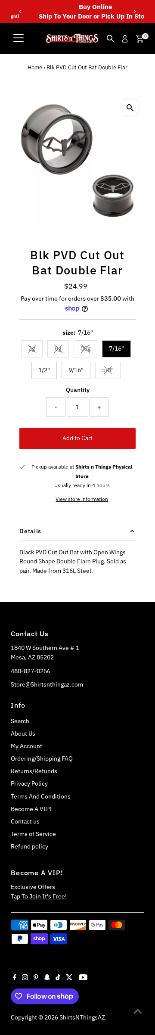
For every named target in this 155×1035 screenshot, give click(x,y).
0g (62, 350)
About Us (23, 733)
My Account (26, 746)
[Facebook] (15, 978)
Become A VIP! (31, 809)
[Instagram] (25, 978)
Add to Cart (77, 438)
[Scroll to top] (137, 1011)
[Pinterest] (35, 978)
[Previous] (20, 11)
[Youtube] (83, 978)
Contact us (25, 821)
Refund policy (29, 846)
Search (20, 721)
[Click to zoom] (130, 107)
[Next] (134, 11)
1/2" (44, 370)
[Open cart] (139, 39)
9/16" (76, 370)
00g (89, 350)
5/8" (111, 371)
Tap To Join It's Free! (39, 896)
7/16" (116, 348)
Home (35, 67)
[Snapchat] (47, 978)
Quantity (78, 390)
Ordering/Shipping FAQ (42, 758)
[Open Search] (111, 39)
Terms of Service (33, 834)
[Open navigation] (18, 39)
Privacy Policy (29, 783)
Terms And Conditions (41, 796)
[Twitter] (69, 978)
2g (35, 350)
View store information (82, 499)
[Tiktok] (57, 978)
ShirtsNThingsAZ (82, 1017)
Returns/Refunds (34, 771)
